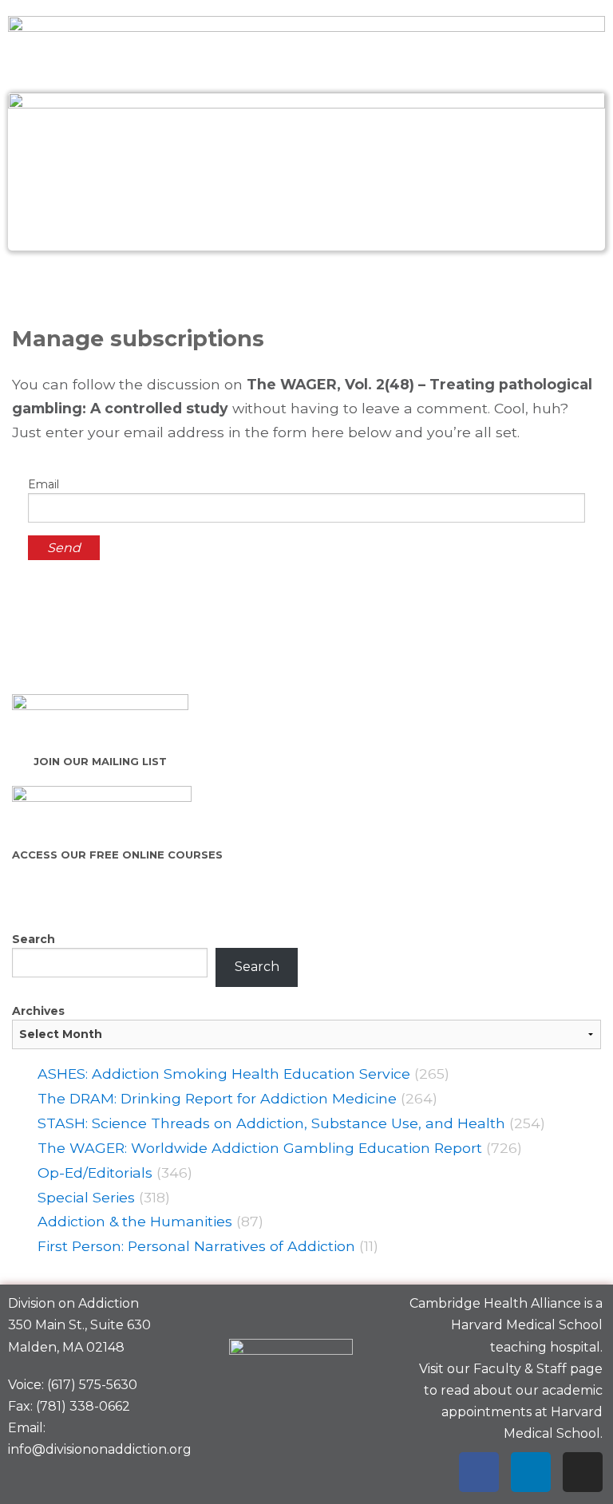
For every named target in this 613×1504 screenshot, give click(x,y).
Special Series (86, 1197)
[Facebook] (479, 1472)
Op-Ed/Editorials (95, 1172)
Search (33, 939)
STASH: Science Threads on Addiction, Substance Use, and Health (271, 1123)
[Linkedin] (531, 1472)
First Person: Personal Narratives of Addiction (196, 1246)
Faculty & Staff (520, 1368)
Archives (38, 1011)
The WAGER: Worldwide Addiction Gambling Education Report (260, 1147)
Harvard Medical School (527, 1324)
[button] (306, 285)
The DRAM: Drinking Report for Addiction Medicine (217, 1098)
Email (43, 484)
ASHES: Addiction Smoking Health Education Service (224, 1073)
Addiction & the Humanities (135, 1221)
